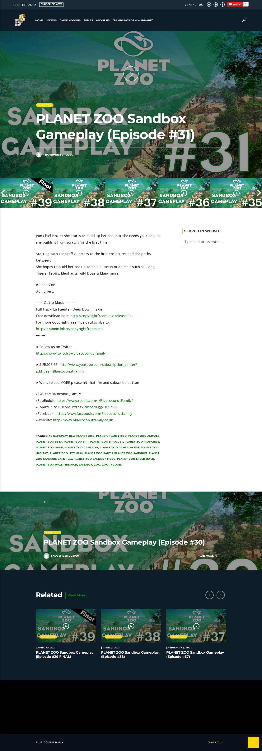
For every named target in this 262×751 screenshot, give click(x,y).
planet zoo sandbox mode (94, 458)
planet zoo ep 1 (76, 441)
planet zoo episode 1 (106, 441)
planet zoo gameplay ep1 (119, 447)
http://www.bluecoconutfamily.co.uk (83, 420)
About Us (103, 20)
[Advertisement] (131, 707)
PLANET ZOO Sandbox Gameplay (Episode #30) (124, 542)
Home (39, 20)
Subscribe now (51, 4)
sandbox (85, 464)
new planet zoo (82, 435)
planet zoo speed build (135, 458)
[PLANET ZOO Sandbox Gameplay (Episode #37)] (131, 193)
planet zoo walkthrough (56, 464)
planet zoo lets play (66, 453)
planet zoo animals (143, 435)
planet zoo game (49, 447)
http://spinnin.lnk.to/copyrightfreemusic (69, 328)
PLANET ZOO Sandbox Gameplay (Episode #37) (195, 654)
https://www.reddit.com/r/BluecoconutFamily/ (94, 400)
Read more (206, 556)
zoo (97, 464)
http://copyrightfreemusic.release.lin (100, 315)
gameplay (60, 435)
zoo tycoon (111, 464)
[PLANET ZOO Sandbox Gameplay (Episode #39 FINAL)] (26, 193)
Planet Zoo (44, 105)
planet (101, 435)
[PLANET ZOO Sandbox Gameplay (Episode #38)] (79, 193)
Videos (52, 20)
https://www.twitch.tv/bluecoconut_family (71, 353)
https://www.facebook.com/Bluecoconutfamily (93, 413)
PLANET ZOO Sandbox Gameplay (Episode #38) (130, 654)
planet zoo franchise (142, 441)
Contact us (194, 5)
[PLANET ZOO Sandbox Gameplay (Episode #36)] (184, 193)
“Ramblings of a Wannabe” (133, 20)
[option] (26, 193)
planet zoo (118, 435)
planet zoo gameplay (81, 447)
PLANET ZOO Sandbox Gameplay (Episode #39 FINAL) (64, 654)
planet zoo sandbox (130, 453)
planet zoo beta (49, 441)
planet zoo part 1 (98, 453)
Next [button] (259, 193)
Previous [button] (3, 193)
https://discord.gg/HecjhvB (94, 407)
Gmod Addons (70, 20)
